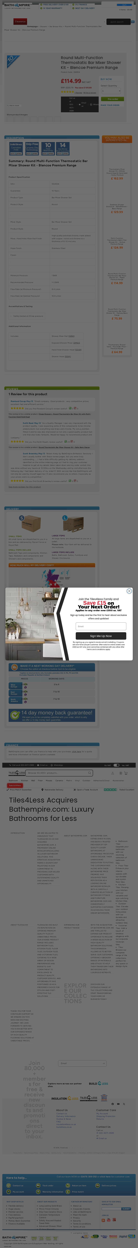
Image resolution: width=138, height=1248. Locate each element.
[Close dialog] (129, 591)
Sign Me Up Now (101, 636)
